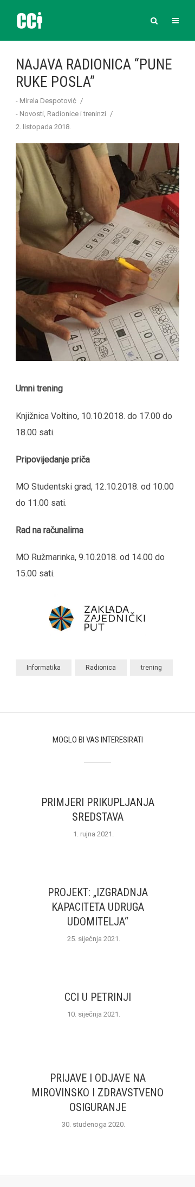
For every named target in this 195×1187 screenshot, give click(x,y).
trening (151, 667)
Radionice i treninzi (76, 114)
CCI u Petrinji (97, 997)
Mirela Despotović (48, 101)
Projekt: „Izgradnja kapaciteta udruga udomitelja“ (98, 907)
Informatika (44, 667)
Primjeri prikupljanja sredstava (97, 809)
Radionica (101, 667)
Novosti (32, 114)
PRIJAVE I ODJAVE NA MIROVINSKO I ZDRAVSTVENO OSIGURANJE (97, 1092)
